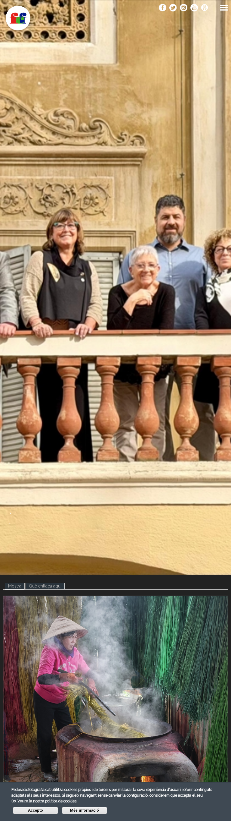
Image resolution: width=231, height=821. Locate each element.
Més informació (84, 810)
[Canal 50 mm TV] (204, 8)
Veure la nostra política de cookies (46, 801)
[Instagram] (183, 8)
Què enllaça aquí (45, 586)
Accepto (35, 810)
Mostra (16, 586)
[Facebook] (162, 8)
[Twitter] (173, 8)
